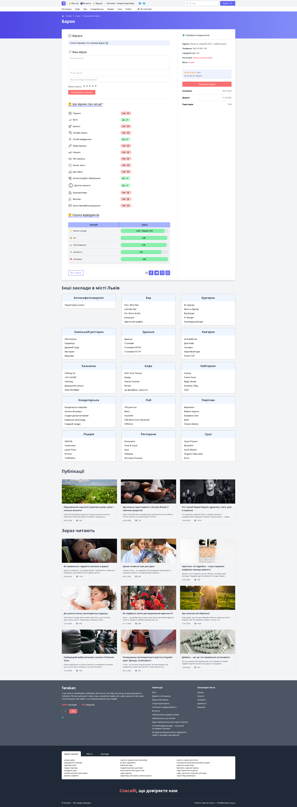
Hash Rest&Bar (72, 389)
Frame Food (190, 377)
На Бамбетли (190, 339)
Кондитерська (97, 9)
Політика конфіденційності (164, 707)
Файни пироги (191, 411)
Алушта (200, 696)
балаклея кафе (126, 765)
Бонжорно (129, 441)
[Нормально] (89, 86)
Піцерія (110, 9)
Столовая (129, 343)
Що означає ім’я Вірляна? (196, 613)
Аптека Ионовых (73, 411)
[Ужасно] (84, 86)
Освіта (128, 9)
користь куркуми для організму (133, 760)
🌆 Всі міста (85, 3)
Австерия (69, 351)
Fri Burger (189, 317)
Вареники (189, 407)
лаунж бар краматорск (186, 775)
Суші (120, 9)
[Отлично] (95, 86)
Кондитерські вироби (76, 407)
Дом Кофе (189, 343)
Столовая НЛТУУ (132, 347)
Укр (73, 711)
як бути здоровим (128, 762)
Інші (126, 449)
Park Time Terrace (133, 373)
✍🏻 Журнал (97, 3)
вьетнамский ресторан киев (132, 770)
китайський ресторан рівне (75, 773)
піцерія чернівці (71, 768)
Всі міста (156, 711)
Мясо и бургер (191, 309)
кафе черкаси (126, 773)
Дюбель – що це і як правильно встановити (206, 657)
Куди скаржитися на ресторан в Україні (170, 722)
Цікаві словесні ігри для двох (139, 566)
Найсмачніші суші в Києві (163, 718)
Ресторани (66, 9)
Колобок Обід (191, 385)
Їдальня (128, 339)
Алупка (200, 692)
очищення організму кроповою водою (193, 762)
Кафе (77, 9)
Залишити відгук (207, 84)
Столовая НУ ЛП (132, 351)
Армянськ (201, 703)
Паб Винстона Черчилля (136, 419)
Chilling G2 (70, 373)
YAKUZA (68, 441)
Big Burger (189, 313)
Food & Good (130, 445)
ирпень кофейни (71, 775)
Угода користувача (160, 703)
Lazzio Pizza (70, 449)
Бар (85, 9)
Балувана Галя (191, 415)
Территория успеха (74, 305)
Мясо (127, 411)
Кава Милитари (192, 351)
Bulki (186, 419)
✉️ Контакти (109, 3)
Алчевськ (201, 699)
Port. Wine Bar (131, 305)
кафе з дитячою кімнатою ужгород (191, 773)
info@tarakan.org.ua (226, 803)
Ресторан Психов (133, 458)
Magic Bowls (190, 381)
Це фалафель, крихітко (136, 389)
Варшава (69, 355)
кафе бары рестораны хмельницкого (136, 775)
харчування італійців (73, 762)
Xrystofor (128, 415)
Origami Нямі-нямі (193, 453)
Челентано (70, 445)
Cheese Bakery (191, 424)
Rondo (127, 385)
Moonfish (188, 445)
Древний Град (72, 347)
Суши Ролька (190, 441)
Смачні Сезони (131, 381)
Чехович (188, 347)
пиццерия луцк (70, 770)
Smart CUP (189, 355)
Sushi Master (190, 449)
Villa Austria (70, 339)
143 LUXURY (70, 377)
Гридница (69, 343)
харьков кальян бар (185, 765)
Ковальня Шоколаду (75, 419)
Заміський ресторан (203, 57)
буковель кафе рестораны (188, 768)
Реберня (128, 453)
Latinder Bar (130, 309)
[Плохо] (87, 86)
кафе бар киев (70, 765)
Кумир (127, 377)
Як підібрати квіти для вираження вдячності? (148, 613)
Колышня (129, 317)
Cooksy (187, 373)
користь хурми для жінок (187, 760)
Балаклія (201, 707)
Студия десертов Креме (77, 415)
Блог (154, 692)
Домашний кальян (74, 385)
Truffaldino (70, 458)
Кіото (186, 458)
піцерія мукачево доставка (131, 768)
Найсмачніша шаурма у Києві (165, 714)
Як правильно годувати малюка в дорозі (86, 566)
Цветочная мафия (133, 321)
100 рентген (130, 407)
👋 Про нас (74, 3)
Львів (191, 62)
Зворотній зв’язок (160, 699)
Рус (65, 711)
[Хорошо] (92, 86)
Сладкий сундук (73, 424)
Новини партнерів (125, 3)
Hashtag (69, 381)
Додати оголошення (161, 696)
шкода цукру (69, 760)
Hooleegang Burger (193, 321)
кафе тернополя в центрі (187, 770)
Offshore (128, 424)
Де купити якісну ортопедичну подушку (86, 613)
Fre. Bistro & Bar (132, 313)
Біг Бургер (189, 305)
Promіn (68, 453)
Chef (186, 389)
